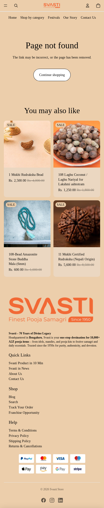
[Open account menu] (87, 5)
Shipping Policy (20, 441)
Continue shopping (52, 75)
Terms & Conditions (23, 430)
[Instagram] (52, 500)
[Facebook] (43, 500)
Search (13, 402)
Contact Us (88, 17)
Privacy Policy (19, 436)
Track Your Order (21, 407)
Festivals (54, 17)
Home (12, 17)
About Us (15, 374)
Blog (12, 397)
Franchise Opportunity (24, 413)
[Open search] (16, 5)
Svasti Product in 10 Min (26, 363)
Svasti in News (19, 368)
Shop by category (32, 17)
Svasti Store (57, 489)
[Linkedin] (60, 500)
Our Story (70, 17)
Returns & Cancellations (25, 446)
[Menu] (5, 5)
